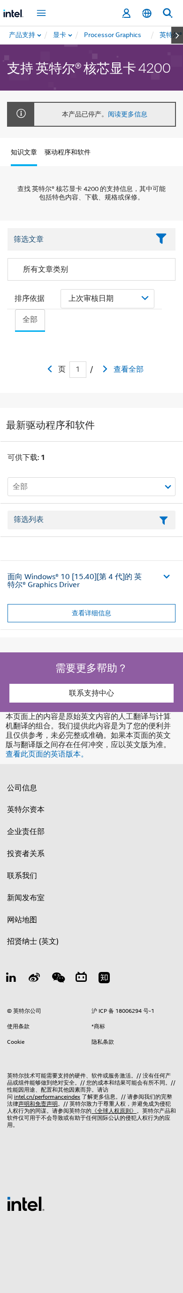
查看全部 (129, 369)
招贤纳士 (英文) (33, 941)
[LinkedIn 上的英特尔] (11, 979)
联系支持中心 (91, 693)
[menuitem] (60, 35)
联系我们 (22, 875)
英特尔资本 (26, 809)
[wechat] (58, 979)
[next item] (177, 35)
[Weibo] (35, 979)
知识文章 (24, 152)
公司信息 (22, 788)
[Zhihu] (104, 979)
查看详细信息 (91, 613)
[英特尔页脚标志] (26, 1203)
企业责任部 (26, 831)
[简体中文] (147, 13)
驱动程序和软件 (68, 152)
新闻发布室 (26, 898)
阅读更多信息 (127, 114)
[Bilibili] (81, 979)
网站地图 (22, 920)
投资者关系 (26, 853)
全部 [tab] (30, 319)
